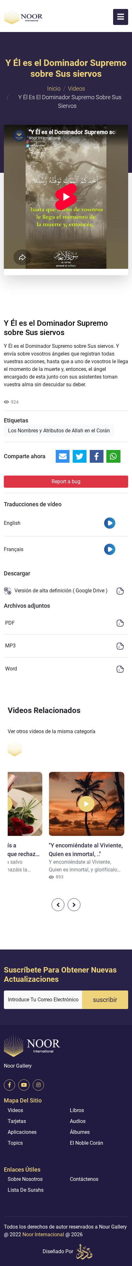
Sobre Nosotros (25, 1179)
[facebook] (9, 1085)
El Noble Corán (86, 1143)
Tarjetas (17, 1121)
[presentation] (58, 904)
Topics (15, 1143)
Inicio (54, 88)
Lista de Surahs (26, 1190)
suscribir (105, 1000)
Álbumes (80, 1132)
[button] (120, 17)
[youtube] (23, 1085)
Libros (77, 1110)
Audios (78, 1121)
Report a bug (66, 481)
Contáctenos (84, 1179)
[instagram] (38, 1085)
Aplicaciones (22, 1132)
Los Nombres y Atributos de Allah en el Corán (59, 431)
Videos (76, 88)
